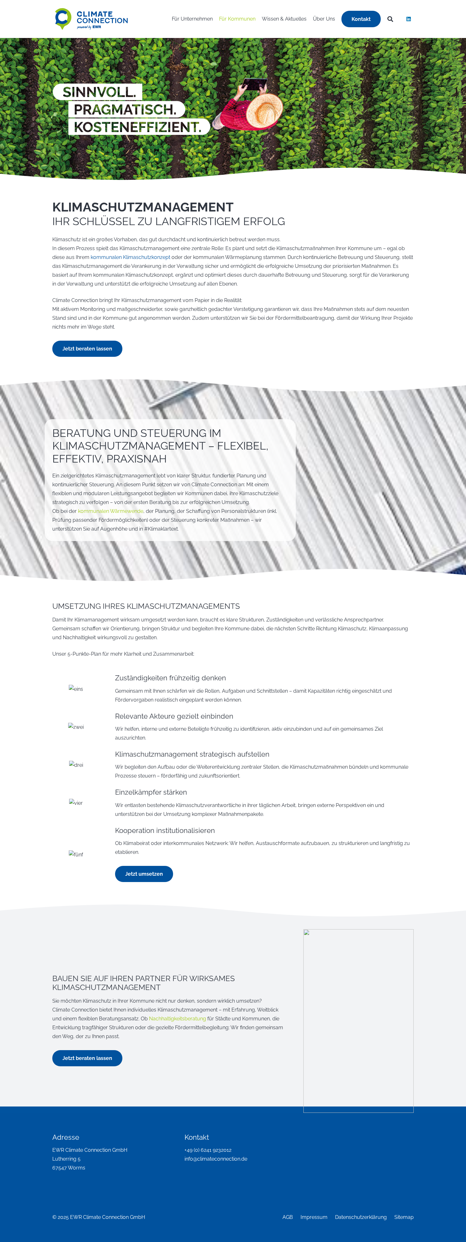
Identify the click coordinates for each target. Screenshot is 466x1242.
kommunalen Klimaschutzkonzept (130, 257)
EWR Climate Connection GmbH (89, 1150)
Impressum (314, 1217)
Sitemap (404, 1217)
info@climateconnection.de (215, 1159)
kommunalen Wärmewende (110, 511)
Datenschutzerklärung (361, 1217)
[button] (338, 19)
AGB (287, 1217)
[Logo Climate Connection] (91, 19)
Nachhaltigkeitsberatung (177, 1019)
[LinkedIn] (409, 19)
